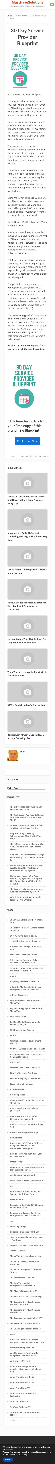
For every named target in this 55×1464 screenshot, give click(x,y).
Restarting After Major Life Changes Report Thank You (26, 1206)
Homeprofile (16, 1137)
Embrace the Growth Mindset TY (25, 1067)
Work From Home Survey (22, 1382)
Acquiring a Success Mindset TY (24, 981)
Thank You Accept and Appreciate (25, 1256)
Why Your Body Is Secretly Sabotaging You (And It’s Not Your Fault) (26, 836)
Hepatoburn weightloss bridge (24, 1132)
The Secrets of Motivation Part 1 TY (26, 1318)
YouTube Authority (19, 1401)
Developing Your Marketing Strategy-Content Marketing (27, 1055)
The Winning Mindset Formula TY (25, 1328)
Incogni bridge (16, 1161)
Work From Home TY (20, 1388)
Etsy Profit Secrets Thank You (24, 1073)
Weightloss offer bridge (21, 1361)
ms (11, 1186)
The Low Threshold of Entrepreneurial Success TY (22, 1284)
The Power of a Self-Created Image (26, 1296)
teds (12, 456)
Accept (7, 1459)
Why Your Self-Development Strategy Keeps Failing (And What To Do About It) (27, 857)
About (13, 976)
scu (11, 1221)
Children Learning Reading (22, 1030)
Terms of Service (17, 1250)
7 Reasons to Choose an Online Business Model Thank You (24, 961)
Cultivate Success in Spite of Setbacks (27, 1048)
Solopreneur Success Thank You (25, 1232)
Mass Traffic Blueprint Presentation (26, 1180)
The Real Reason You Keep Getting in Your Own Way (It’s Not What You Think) (27, 817)
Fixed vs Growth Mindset (21, 1084)
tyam (12, 1334)
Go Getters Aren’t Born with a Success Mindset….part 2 (23, 1117)
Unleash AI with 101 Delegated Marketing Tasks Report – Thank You (27, 1340)
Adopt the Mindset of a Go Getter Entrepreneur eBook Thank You (25, 988)
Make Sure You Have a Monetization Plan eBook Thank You (27, 1168)
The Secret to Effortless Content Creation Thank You (25, 1303)
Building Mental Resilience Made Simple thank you (25, 1023)
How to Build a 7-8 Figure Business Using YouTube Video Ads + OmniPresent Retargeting (26, 1146)
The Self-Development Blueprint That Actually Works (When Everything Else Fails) (27, 847)
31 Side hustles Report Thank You (25, 941)
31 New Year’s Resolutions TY (23, 936)
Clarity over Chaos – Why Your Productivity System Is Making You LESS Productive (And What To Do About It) (26, 880)
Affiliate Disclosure (19, 995)
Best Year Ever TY (18, 1016)
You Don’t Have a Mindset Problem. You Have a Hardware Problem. (26, 826)
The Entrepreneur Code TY (22, 1277)
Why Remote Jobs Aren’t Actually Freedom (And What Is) (25, 898)
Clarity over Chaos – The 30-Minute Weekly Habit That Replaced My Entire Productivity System (26, 868)
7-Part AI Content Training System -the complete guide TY (26, 969)
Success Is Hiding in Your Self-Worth (27, 1245)
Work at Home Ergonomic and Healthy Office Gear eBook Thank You (25, 1369)
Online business (42, 456)
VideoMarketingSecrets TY (22, 1347)
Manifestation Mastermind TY (24, 1175)
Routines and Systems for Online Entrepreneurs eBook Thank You (25, 1214)
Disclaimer (15, 1062)
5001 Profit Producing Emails (23, 954)
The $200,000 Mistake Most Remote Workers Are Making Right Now (26, 890)
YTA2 (12, 1420)
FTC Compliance (17, 1094)
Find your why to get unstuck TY (25, 1078)
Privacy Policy (16, 1199)
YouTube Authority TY (20, 1407)
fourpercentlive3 (17, 1089)
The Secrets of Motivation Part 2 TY (26, 1323)
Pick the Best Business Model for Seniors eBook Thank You (25, 1192)
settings (24, 1454)
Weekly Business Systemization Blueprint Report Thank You (24, 1354)
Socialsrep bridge (18, 1226)
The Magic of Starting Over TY (23, 1291)
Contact (13, 1035)
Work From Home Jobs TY (22, 1377)
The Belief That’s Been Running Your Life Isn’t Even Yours (26, 808)
